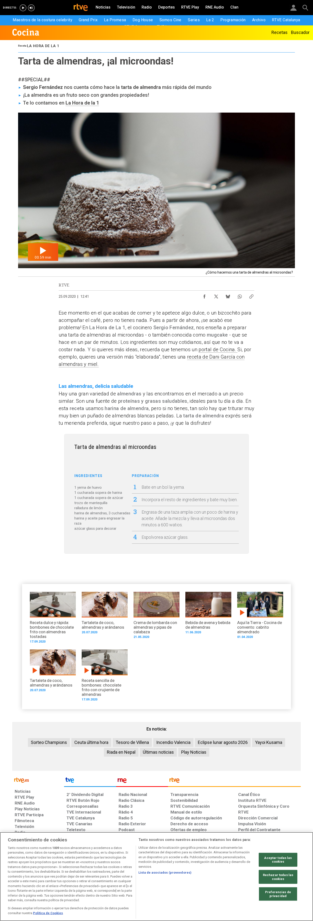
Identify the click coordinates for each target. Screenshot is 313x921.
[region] (156, 876)
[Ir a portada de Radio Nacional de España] (142, 781)
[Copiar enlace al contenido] (251, 295)
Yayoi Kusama (268, 742)
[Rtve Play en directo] (23, 8)
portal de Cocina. (218, 349)
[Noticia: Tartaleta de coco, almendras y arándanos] (105, 614)
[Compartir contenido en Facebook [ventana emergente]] (204, 295)
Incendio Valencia (173, 742)
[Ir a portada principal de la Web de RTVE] (38, 780)
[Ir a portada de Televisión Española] (90, 781)
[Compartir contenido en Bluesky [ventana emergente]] (228, 295)
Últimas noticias (158, 752)
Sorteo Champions (49, 742)
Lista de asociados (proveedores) (164, 872)
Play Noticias (193, 752)
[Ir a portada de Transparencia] (234, 781)
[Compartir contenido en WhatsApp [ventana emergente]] (240, 295)
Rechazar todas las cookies (278, 877)
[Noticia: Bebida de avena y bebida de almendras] (208, 614)
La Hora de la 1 (82, 103)
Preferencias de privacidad (278, 894)
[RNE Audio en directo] (31, 8)
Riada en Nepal (121, 752)
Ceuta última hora (91, 742)
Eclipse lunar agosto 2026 (223, 742)
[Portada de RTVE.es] (81, 7)
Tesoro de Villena (132, 742)
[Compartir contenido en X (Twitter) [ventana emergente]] (216, 295)
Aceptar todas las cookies (278, 860)
